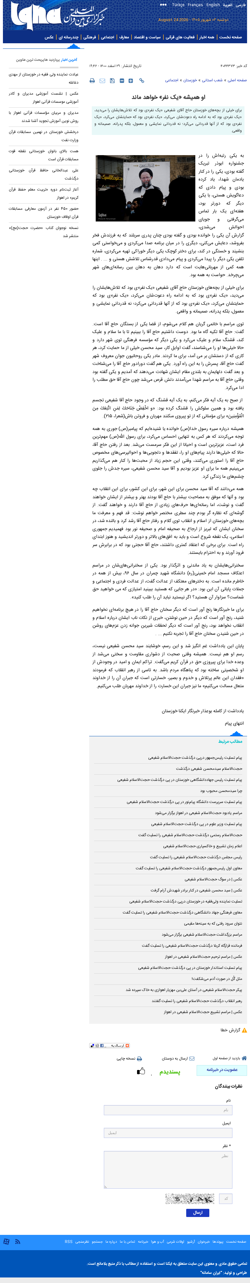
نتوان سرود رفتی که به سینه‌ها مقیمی (213, 923)
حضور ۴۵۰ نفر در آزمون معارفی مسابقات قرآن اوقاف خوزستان (43, 213)
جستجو (97, 1242)
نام (228, 1100)
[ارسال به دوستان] (102, 80)
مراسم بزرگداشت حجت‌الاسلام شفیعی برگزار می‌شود (202, 934)
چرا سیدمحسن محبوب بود (221, 791)
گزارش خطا (230, 1030)
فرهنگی (89, 37)
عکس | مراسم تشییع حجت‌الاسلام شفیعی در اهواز (203, 1012)
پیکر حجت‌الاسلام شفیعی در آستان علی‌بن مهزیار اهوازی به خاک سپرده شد (184, 990)
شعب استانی (212, 80)
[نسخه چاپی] (92, 80)
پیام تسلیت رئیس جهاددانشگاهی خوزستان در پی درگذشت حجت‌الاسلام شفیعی (179, 780)
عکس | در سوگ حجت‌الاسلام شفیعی (213, 879)
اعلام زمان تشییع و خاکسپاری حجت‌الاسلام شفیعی (202, 846)
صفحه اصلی (237, 80)
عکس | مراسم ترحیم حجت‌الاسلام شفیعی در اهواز (203, 957)
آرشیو (190, 1242)
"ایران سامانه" (211, 1273)
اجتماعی (107, 37)
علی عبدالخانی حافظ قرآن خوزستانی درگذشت (43, 174)
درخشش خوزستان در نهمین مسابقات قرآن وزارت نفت (43, 136)
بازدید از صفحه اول (226, 1059)
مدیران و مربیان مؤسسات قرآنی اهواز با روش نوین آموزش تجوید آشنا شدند (43, 117)
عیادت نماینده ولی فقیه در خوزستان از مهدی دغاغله (43, 78)
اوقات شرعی (175, 1242)
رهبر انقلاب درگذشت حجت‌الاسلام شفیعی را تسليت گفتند (197, 1001)
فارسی (240, 5)
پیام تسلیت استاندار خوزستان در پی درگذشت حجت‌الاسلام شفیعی (190, 968)
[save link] (112, 80)
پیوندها (218, 1242)
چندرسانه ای (68, 37)
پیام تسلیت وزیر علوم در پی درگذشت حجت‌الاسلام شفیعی (196, 824)
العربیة (227, 5)
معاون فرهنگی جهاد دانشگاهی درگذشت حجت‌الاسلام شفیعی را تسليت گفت (182, 912)
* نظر (227, 1146)
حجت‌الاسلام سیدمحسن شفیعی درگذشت (209, 769)
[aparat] (6, 1244)
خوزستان (190, 80)
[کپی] (141, 81)
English (213, 4)
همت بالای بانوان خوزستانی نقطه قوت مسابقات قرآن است (43, 155)
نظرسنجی (82, 1242)
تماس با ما (127, 1242)
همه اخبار (207, 37)
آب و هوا (157, 1242)
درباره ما (111, 1242)
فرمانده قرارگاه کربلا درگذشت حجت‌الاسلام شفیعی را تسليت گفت (192, 945)
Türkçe (178, 4)
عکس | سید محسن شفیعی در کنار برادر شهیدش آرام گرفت (196, 890)
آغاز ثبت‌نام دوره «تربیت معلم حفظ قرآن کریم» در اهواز (43, 193)
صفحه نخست (230, 37)
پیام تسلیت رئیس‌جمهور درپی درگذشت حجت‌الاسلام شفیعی (195, 758)
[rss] (17, 1241)
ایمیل (226, 1123)
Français (195, 4)
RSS (69, 1242)
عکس (49, 37)
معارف (124, 37)
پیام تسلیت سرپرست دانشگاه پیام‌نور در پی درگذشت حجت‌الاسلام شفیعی (184, 802)
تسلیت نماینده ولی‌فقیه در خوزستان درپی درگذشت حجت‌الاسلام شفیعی (185, 901)
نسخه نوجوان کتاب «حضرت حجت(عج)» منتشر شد (43, 232)
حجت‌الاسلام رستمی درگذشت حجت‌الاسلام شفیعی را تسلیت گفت (190, 835)
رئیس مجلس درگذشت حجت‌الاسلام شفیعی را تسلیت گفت (196, 857)
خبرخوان (204, 1242)
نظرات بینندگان (228, 1086)
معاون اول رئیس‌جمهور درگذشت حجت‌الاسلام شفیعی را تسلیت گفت (189, 868)
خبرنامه (143, 1242)
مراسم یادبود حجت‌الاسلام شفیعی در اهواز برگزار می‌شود (198, 813)
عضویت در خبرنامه (222, 1070)
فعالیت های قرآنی (180, 37)
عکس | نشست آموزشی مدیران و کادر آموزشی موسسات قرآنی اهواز (43, 97)
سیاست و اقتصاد (147, 37)
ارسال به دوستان (175, 1058)
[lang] (165, 5)
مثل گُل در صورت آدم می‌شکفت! (217, 979)
